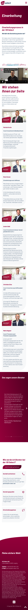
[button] (14, 116)
